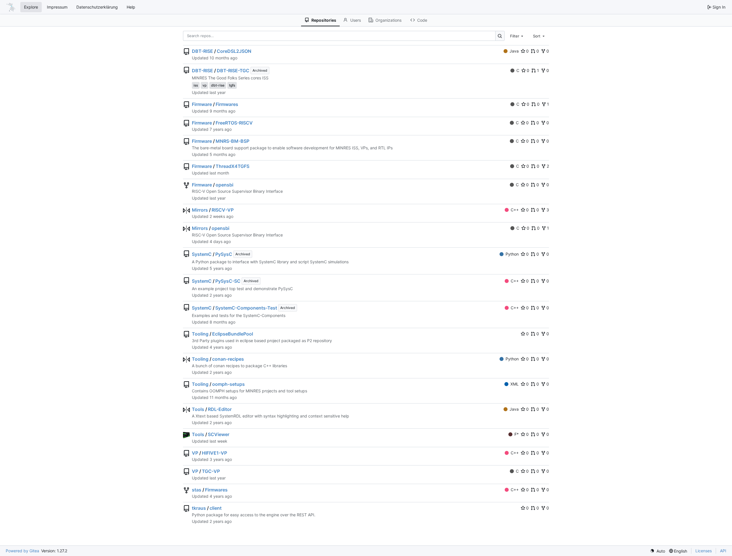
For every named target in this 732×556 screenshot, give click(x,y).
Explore (31, 7)
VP (195, 453)
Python (512, 254)
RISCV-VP (223, 210)
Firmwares (227, 104)
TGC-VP (211, 471)
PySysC (223, 254)
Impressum (57, 7)
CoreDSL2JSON (234, 51)
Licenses (703, 550)
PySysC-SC (227, 281)
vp (204, 85)
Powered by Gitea (22, 550)
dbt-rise (217, 85)
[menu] (657, 551)
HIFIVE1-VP (214, 453)
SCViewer (218, 434)
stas (196, 490)
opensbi (224, 185)
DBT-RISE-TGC (233, 70)
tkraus (199, 508)
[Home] (11, 7)
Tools (198, 409)
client (216, 508)
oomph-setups (228, 384)
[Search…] (500, 36)
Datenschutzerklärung (97, 7)
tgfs (232, 85)
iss (196, 85)
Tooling (200, 334)
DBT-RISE (202, 51)
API (723, 550)
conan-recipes (228, 359)
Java (514, 51)
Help (131, 7)
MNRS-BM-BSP (232, 141)
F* (516, 434)
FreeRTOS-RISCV (234, 123)
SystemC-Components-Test (246, 308)
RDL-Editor (220, 409)
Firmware (202, 104)
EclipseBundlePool (232, 334)
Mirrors (200, 210)
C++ (515, 209)
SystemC (202, 254)
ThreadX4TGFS (232, 166)
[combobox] (517, 36)
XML (514, 384)
